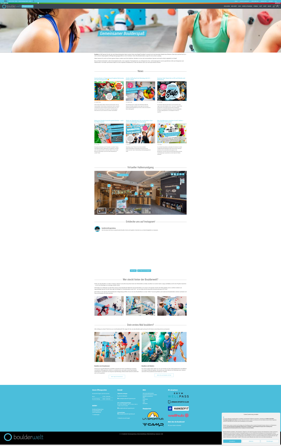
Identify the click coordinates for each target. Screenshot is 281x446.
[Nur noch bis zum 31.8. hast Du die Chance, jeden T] (171, 259)
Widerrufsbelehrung (151, 434)
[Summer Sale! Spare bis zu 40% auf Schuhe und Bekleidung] (172, 91)
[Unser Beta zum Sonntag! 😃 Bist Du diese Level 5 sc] (171, 242)
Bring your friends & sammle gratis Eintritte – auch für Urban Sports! (108, 121)
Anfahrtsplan (96, 414)
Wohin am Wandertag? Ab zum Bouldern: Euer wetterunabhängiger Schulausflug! (139, 121)
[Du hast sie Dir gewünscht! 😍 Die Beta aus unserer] (140, 259)
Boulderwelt (124, 434)
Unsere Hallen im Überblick (175, 425)
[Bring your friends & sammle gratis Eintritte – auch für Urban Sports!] (109, 133)
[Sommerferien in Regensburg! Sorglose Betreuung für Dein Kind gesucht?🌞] (109, 91)
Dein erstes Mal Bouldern (148, 393)
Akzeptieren (232, 441)
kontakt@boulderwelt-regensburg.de (127, 398)
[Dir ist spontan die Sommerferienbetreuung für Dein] (109, 259)
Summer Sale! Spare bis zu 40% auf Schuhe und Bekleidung (171, 78)
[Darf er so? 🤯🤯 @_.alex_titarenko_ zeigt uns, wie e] (140, 242)
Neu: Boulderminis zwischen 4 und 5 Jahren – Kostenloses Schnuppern (170, 121)
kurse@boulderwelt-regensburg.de (126, 408)
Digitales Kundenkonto (148, 396)
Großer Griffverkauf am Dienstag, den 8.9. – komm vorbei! (138, 78)
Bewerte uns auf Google (124, 418)
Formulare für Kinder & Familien (150, 394)
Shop (144, 397)
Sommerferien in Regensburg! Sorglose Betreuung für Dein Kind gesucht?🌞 (109, 78)
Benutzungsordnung (132, 434)
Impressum (158, 434)
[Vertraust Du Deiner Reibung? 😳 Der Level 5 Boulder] (109, 242)
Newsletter (145, 403)
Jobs (144, 402)
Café (144, 400)
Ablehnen (251, 441)
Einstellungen (270, 441)
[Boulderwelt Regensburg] (19, 6)
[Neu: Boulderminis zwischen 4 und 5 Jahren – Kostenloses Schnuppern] (172, 133)
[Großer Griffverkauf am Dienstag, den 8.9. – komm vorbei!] (140, 91)
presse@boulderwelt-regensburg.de (127, 413)
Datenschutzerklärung (141, 434)
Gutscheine (145, 399)
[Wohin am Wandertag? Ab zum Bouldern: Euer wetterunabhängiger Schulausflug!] (140, 133)
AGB (162, 434)
